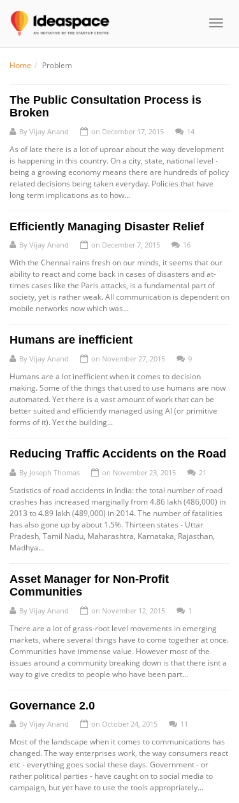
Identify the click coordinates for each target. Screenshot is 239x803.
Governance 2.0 (52, 705)
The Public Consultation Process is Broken (105, 106)
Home (20, 65)
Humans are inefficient (71, 339)
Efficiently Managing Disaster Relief (107, 226)
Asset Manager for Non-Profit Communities (89, 585)
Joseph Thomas (54, 472)
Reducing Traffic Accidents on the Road (118, 453)
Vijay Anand (49, 131)
